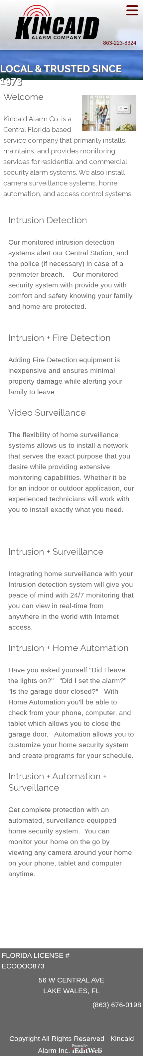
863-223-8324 (119, 43)
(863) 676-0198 (116, 1005)
